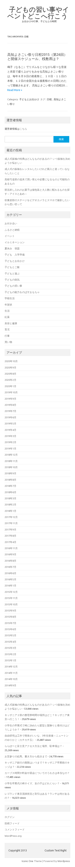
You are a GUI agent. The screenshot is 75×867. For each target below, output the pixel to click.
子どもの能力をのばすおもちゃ (22, 292)
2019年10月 (11, 392)
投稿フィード (12, 823)
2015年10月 (11, 604)
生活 (7, 310)
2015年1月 (10, 660)
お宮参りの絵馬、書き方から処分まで (26, 756)
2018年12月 (11, 454)
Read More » (14, 90)
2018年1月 (10, 511)
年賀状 (8, 304)
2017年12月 (11, 517)
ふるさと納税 (12, 229)
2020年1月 (10, 386)
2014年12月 (11, 666)
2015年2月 (10, 654)
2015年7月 (10, 623)
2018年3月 (10, 498)
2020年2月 (10, 379)
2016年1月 (10, 585)
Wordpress (64, 861)
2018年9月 (10, 473)
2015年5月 (10, 635)
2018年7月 (10, 485)
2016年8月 (10, 560)
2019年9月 (10, 398)
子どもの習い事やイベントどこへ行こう (38, 12)
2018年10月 (11, 467)
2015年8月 (10, 616)
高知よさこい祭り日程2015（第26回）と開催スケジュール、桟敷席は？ (37, 57)
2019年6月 (10, 417)
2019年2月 (10, 442)
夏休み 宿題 (12, 248)
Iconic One (27, 861)
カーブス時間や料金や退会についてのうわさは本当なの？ (37, 773)
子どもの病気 (12, 279)
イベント (10, 236)
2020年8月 (10, 373)
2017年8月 (10, 535)
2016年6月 (10, 573)
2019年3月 (10, 436)
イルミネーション (15, 242)
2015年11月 (11, 598)
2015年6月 (10, 629)
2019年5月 (10, 423)
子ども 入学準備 (15, 254)
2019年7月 (10, 411)
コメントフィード (15, 829)
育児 (7, 329)
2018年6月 (10, 492)
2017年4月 (10, 542)
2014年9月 (10, 685)
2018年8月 (10, 479)
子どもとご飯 (12, 267)
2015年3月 (10, 647)
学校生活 (10, 298)
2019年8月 (10, 404)
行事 (7, 335)
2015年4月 (10, 641)
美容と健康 (11, 323)
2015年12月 (11, 592)
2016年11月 (11, 548)
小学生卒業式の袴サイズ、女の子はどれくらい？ (32, 783)
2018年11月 (11, 461)
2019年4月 (10, 429)
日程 (49, 99)
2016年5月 (10, 579)
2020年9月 (10, 367)
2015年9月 (10, 610)
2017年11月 (11, 523)
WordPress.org (13, 835)
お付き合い (11, 223)
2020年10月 (11, 361)
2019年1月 (10, 448)
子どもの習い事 (13, 285)
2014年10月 (11, 679)
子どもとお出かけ (29, 99)
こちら (23, 128)
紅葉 (7, 317)
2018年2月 (10, 504)
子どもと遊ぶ (12, 273)
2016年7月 (10, 566)
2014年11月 (11, 673)
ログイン (10, 817)
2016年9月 (10, 554)
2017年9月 (10, 529)
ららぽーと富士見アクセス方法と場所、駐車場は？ (33, 746)
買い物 (8, 342)
